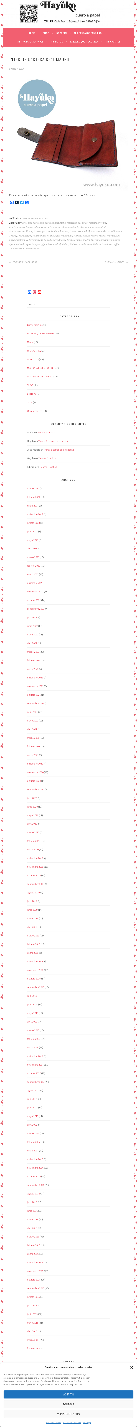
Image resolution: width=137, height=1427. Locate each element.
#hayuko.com (113, 236)
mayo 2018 (32, 1013)
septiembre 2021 (35, 703)
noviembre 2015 (35, 1271)
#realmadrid (54, 244)
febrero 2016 (33, 1245)
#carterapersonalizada (20, 231)
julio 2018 (32, 995)
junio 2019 (32, 909)
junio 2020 (32, 806)
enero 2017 (33, 1150)
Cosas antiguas (34, 324)
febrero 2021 (33, 746)
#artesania (38, 223)
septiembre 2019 (35, 884)
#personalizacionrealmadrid (105, 240)
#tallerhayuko (33, 248)
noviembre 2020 (35, 772)
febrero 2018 (33, 1038)
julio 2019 (32, 901)
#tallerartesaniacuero (81, 244)
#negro (86, 240)
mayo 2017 (32, 1116)
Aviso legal (87, 1422)
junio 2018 (32, 1004)
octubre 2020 (34, 780)
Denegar (68, 1404)
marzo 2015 (33, 1339)
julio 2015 (32, 1305)
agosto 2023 (33, 522)
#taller (65, 244)
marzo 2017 (33, 1133)
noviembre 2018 (35, 970)
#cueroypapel (39, 236)
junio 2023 (32, 531)
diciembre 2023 (35, 514)
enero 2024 (33, 505)
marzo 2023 (33, 557)
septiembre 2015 (35, 1288)
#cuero (12, 236)
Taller (29, 402)
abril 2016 (32, 1228)
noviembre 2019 (35, 866)
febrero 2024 (33, 497)
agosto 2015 (33, 1296)
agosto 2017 (33, 1090)
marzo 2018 (33, 1030)
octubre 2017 (34, 1073)
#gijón (56, 236)
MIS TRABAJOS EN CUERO (88, 33)
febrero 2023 (33, 565)
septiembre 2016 (35, 1185)
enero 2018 (33, 1047)
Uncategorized (34, 411)
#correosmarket (99, 231)
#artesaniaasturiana (55, 223)
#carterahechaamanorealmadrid (89, 227)
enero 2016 (33, 1253)
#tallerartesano (17, 248)
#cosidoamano (115, 231)
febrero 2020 (33, 841)
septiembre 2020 (35, 789)
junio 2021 (32, 712)
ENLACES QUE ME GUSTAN (84, 41)
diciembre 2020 (35, 763)
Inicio (32, 33)
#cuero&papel (24, 236)
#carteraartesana (97, 223)
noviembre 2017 (35, 1064)
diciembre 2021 (35, 677)
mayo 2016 (32, 1219)
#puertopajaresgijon (36, 244)
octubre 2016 (34, 1176)
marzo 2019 (33, 935)
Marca (30, 342)
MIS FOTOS (57, 41)
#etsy (49, 236)
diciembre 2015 (35, 1262)
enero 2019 (33, 952)
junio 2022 (32, 626)
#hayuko (77, 236)
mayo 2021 (32, 720)
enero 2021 (33, 755)
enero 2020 (33, 849)
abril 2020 (32, 823)
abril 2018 (32, 1021)
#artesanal (26, 223)
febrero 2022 (33, 660)
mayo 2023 (32, 540)
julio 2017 (32, 1099)
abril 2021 (32, 729)
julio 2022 (32, 617)
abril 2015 (32, 1331)
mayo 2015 (32, 1322)
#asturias (83, 223)
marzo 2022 (33, 651)
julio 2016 (32, 1202)
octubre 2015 (34, 1279)
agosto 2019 (33, 892)
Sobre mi (61, 33)
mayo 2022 (32, 634)
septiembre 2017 (35, 1081)
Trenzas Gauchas (46, 432)
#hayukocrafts (36, 240)
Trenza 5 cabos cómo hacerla (53, 441)
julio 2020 (32, 798)
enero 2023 (33, 574)
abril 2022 (32, 643)
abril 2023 (32, 548)
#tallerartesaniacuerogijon (106, 244)
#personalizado (17, 244)
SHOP (46, 33)
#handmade (66, 236)
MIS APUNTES (113, 41)
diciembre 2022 (35, 582)
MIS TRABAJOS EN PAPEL (30, 41)
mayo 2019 (32, 918)
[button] (131, 1367)
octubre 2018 (34, 978)
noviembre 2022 (35, 591)
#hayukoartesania (18, 240)
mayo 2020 (32, 815)
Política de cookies (53, 1422)
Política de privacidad (72, 1422)
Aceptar (68, 1394)
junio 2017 (32, 1107)
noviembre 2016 (35, 1167)
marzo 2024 (33, 488)
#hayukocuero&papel (54, 240)
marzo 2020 (33, 832)
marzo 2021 (33, 737)
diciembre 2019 (35, 858)
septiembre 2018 (35, 987)
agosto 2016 (33, 1193)
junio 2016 (32, 1210)
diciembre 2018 (35, 961)
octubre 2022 (34, 600)
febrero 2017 (33, 1142)
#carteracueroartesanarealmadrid (26, 227)
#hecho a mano (74, 240)
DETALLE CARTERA (115, 262)
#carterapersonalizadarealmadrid (51, 231)
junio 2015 (32, 1314)
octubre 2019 (34, 875)
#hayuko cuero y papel (94, 236)
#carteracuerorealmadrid (58, 227)
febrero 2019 (33, 944)
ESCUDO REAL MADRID (24, 262)
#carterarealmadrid (79, 231)
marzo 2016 (33, 1236)
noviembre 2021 (35, 686)
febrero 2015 (33, 1348)
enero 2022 (33, 669)
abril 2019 (32, 927)
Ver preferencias (68, 1414)
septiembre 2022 (35, 608)
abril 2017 (32, 1124)
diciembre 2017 (35, 1056)
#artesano (72, 223)
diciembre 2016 (35, 1159)
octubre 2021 (34, 694)
